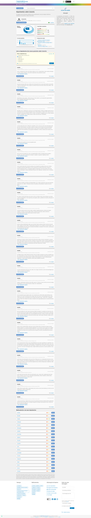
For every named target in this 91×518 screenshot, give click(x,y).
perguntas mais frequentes (69, 23)
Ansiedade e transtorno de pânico (22, 487)
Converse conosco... (66, 512)
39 (53, 440)
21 (53, 471)
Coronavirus (19, 485)
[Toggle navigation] (74, 2)
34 (53, 443)
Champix (18, 418)
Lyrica (18, 446)
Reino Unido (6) (21, 59)
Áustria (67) (20, 60)
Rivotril (18, 465)
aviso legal (50, 494)
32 (53, 449)
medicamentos (20, 8)
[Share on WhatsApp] (64, 2)
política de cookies (51, 491)
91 (53, 412)
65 (53, 421)
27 (53, 452)
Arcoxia (18, 468)
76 (53, 418)
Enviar (71, 508)
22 (53, 468)
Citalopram (19, 421)
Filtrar (51, 63)
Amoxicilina (19, 434)
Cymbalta (18, 431)
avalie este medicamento (22, 22)
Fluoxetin (18, 440)
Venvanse (18, 425)
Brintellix (18, 415)
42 (53, 437)
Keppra (18, 461)
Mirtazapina (19, 428)
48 (53, 431)
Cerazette (18, 443)
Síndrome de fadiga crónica (43, 46)
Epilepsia (24, 495)
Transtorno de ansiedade (21, 493)
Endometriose (19, 495)
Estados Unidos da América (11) (23, 55)
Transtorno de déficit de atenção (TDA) (44, 42)
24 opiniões (52, 22)
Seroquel (18, 471)
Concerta (18, 455)
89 (53, 415)
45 (53, 434)
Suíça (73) (20, 57)
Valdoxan (18, 449)
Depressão (39, 45)
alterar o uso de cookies (52, 493)
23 (53, 458)
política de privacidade (52, 489)
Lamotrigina (19, 452)
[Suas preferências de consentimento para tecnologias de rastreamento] (2, 516)
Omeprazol (19, 458)
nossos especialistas (51, 485)
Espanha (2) (20, 61)
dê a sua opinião (20, 76)
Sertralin (18, 412)
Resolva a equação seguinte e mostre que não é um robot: (68, 501)
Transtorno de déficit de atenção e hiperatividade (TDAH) (22, 491)
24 (53, 455)
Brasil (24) (20, 56)
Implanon (18, 437)
